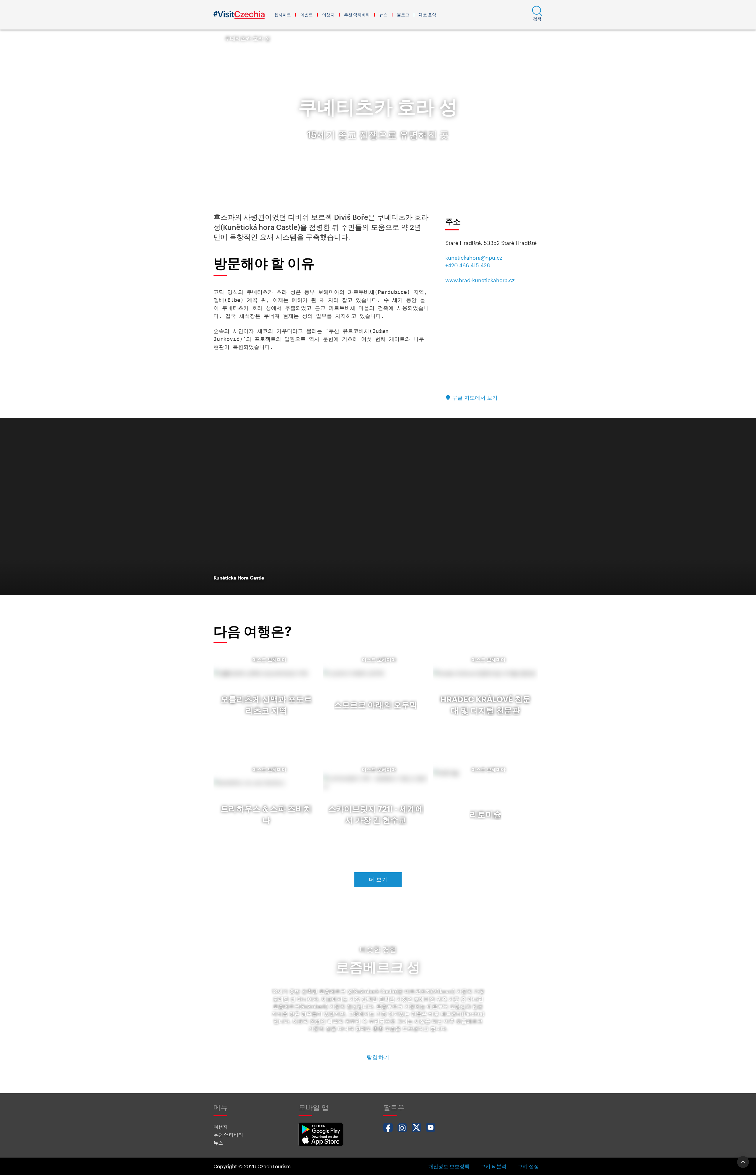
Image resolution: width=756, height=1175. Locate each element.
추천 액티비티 (357, 14)
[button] (537, 15)
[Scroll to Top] (743, 1162)
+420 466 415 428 (467, 265)
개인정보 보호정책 (449, 1166)
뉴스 (383, 14)
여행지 (328, 14)
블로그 (403, 14)
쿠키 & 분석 (493, 1166)
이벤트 (306, 14)
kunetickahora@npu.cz (473, 257)
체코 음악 (427, 14)
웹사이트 (282, 14)
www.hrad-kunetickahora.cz (480, 280)
